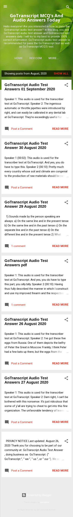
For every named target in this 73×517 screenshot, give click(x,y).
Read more (60, 128)
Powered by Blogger (38, 495)
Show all (61, 73)
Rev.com (35, 58)
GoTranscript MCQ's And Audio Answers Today (36, 18)
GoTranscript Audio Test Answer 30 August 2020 (26, 145)
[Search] (68, 7)
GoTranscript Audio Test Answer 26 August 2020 (26, 321)
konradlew (44, 502)
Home (18, 58)
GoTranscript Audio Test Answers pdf (26, 263)
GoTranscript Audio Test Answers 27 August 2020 (26, 380)
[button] (66, 86)
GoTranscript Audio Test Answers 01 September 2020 (29, 87)
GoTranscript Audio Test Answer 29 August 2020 (26, 204)
